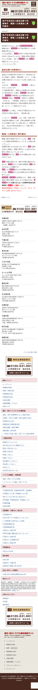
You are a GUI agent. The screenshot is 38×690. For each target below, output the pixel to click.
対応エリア (6, 406)
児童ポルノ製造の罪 (9, 543)
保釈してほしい (8, 458)
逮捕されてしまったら (10, 442)
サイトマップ (10, 669)
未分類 (5, 601)
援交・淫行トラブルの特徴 (11, 479)
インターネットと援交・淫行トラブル (15, 482)
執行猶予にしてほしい (10, 461)
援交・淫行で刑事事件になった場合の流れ (16, 415)
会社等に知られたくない (11, 470)
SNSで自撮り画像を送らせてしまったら (16, 533)
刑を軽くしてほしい (9, 464)
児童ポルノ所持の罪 (9, 530)
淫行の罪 (6, 560)
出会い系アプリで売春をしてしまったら (16, 518)
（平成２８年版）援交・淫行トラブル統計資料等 (18, 434)
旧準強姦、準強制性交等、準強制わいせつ (16, 500)
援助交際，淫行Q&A (9, 430)
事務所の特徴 (7, 387)
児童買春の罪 (7, 514)
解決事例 (6, 605)
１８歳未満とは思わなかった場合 (13, 521)
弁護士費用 (6, 400)
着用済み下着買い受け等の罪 (12, 566)
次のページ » (32, 197)
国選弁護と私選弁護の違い (11, 424)
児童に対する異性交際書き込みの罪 (14, 574)
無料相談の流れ (8, 394)
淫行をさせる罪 (8, 551)
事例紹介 (6, 598)
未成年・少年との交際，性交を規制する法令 (17, 418)
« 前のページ (5, 197)
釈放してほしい (8, 455)
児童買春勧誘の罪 (8, 527)
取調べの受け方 (8, 451)
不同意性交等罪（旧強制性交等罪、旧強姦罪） (18, 490)
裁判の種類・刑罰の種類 (11, 427)
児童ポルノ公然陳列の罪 (11, 540)
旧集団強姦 (6, 503)
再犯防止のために (8, 421)
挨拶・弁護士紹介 (8, 390)
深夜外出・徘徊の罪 (9, 563)
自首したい (6, 467)
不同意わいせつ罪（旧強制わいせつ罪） (16, 493)
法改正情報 (6, 506)
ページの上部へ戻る (30, 352)
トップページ (7, 384)
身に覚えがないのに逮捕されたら (13, 445)
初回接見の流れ (8, 397)
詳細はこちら (16, 590)
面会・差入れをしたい (10, 448)
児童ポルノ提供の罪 (9, 536)
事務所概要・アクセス (10, 403)
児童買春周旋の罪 (8, 524)
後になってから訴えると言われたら (14, 497)
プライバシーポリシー (13, 665)
